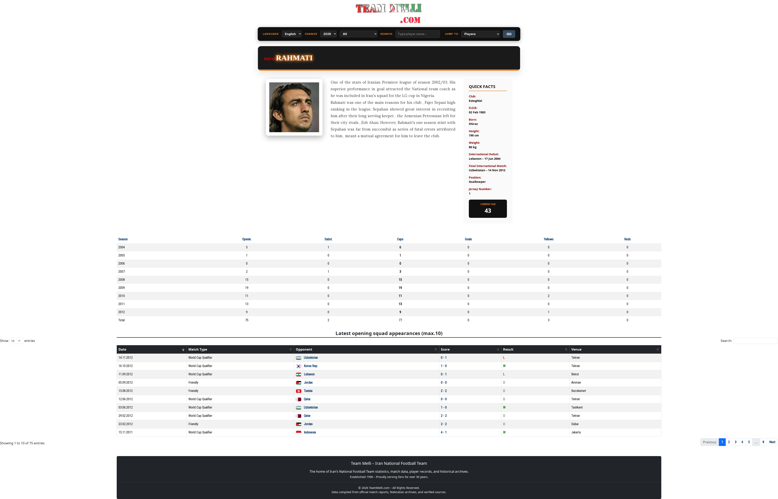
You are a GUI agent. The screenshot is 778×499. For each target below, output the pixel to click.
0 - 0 (444, 382)
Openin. (246, 239)
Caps (400, 239)
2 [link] (729, 442)
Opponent (304, 349)
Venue (576, 349)
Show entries (17, 340)
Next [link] (772, 442)
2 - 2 (444, 391)
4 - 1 (444, 432)
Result (508, 349)
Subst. (328, 239)
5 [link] (749, 442)
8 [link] (763, 442)
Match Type (197, 349)
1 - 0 (444, 366)
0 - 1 (444, 358)
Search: (726, 340)
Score (445, 349)
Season (123, 239)
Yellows (549, 239)
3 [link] (735, 442)
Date (122, 349)
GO (509, 34)
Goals (468, 239)
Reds (627, 239)
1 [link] (722, 442)
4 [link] (742, 442)
